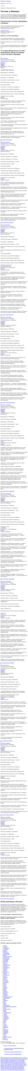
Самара (5, 1011)
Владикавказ (6, 959)
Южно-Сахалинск (7, 1037)
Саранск (5, 1013)
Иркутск (5, 971)
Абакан (5, 945)
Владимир (5, 960)
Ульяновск (5, 1027)
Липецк (5, 987)
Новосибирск (6, 998)
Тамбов (5, 1020)
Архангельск (6, 948)
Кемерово (5, 977)
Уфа (4, 1028)
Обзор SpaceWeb (10, 898)
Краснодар (5, 981)
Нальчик (5, 995)
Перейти (3, 63)
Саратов (5, 1015)
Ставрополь (6, 1017)
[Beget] (4, 58)
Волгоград (5, 961)
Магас (4, 989)
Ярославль (5, 1039)
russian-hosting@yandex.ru (19, 39)
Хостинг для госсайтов (19, 1061)
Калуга (5, 976)
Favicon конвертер (13, 1068)
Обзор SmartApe (10, 814)
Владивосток (6, 957)
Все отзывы (3, 139)
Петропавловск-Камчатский (9, 1006)
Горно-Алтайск (6, 965)
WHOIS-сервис (10, 1065)
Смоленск (5, 1016)
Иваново (5, 968)
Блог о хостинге (23, 1057)
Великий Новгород (7, 956)
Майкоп (5, 990)
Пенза (4, 1002)
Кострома (5, 979)
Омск (4, 999)
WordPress (7, 1060)
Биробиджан (6, 953)
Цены (13, 1063)
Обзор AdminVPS (10, 491)
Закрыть (2, 65)
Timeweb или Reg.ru (5, 1067)
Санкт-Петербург (7, 1012)
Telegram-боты (13, 1060)
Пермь (4, 1004)
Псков (4, 1007)
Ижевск (5, 970)
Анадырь (5, 946)
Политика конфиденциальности (17, 1069)
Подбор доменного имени (21, 1065)
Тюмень (5, 1024)
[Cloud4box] (6, 581)
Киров (4, 978)
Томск (4, 1022)
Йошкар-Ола (6, 972)
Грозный (5, 966)
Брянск (5, 955)
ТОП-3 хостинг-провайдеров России (13, 1051)
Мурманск (5, 994)
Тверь (4, 1021)
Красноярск (6, 982)
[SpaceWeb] (5, 817)
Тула (4, 1023)
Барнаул (5, 950)
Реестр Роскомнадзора (6, 1062)
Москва (5, 993)
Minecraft (22, 1067)
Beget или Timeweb (12, 1066)
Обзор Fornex (9, 740)
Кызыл (4, 985)
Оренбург (5, 1000)
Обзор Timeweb (9, 222)
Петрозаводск (6, 1005)
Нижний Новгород (7, 996)
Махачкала (5, 992)
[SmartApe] (5, 743)
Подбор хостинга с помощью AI (11, 1057)
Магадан (5, 988)
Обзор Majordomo (10, 578)
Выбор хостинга (19, 1063)
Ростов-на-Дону (7, 1009)
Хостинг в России (15, 1062)
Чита (4, 1034)
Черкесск (5, 1033)
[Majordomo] (6, 493)
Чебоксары (5, 1031)
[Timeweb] (5, 142)
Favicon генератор (5, 1068)
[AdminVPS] (6, 404)
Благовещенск (6, 954)
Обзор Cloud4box (10, 662)
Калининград (6, 974)
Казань (4, 973)
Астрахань (5, 949)
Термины (20, 1068)
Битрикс (2, 1060)
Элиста (5, 1035)
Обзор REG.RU (9, 314)
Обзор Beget (9, 139)
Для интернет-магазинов (21, 1058)
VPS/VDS (13, 1058)
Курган (5, 983)
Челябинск (5, 1032)
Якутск (5, 1038)
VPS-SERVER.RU (5, 30)
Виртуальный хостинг (6, 1058)
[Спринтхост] (6, 317)
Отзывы (12, 1061)
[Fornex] (5, 665)
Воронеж (5, 963)
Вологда (5, 962)
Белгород (5, 951)
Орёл (4, 1001)
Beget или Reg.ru (20, 1066)
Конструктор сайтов (14, 1067)
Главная (2, 1057)
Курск (4, 984)
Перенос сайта (4, 1066)
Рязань (4, 1010)
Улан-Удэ (5, 1026)
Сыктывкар (6, 1018)
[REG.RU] (5, 224)
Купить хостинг (8, 1063)
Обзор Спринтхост (10, 402)
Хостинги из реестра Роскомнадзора (13, 1054)
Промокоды (7, 1061)
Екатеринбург (6, 967)
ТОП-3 (18, 1060)
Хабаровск (5, 1029)
